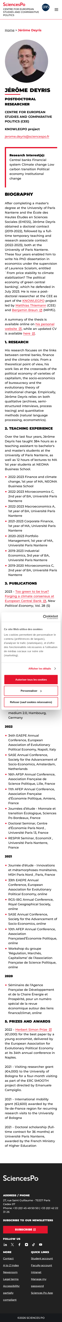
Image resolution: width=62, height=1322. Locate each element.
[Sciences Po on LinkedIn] (5, 1244)
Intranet (36, 1272)
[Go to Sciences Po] (20, 1180)
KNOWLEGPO (33, 301)
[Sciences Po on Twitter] (12, 1244)
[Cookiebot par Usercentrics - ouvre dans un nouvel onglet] (43, 617)
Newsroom (10, 1272)
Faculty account (41, 1265)
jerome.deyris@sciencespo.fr (27, 136)
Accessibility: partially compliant (11, 1292)
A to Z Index (11, 1265)
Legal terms (11, 1279)
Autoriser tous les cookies (31, 679)
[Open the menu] (56, 9)
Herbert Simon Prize (31, 1030)
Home (9, 30)
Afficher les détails (39, 668)
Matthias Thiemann (31, 305)
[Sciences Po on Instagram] (26, 1244)
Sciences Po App (42, 1292)
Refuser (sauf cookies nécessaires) (31, 701)
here (26, 333)
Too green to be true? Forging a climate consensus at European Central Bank (29, 596)
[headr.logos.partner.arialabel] (46, 8)
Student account (42, 1258)
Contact (8, 1258)
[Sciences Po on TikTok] (33, 1244)
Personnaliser (29, 690)
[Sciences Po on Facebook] (19, 1244)
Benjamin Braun (25, 310)
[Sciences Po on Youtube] (40, 1244)
